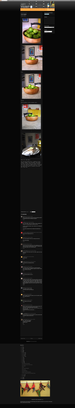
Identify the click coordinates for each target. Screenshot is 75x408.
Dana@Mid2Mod (25, 313)
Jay (23, 294)
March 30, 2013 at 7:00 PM (31, 319)
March (23, 362)
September (23, 356)
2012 (22, 377)
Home (32, 338)
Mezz (23, 273)
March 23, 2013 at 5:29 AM (31, 261)
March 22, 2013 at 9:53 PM (30, 222)
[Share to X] (33, 211)
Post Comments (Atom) (33, 341)
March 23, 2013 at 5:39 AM (28, 266)
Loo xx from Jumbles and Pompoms (28, 232)
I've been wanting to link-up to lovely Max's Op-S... (29, 373)
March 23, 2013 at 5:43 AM (28, 273)
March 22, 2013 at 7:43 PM (29, 216)
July (22, 357)
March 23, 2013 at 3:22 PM (28, 278)
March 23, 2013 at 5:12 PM (28, 287)
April (22, 361)
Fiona (24, 266)
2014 (22, 350)
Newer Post (23, 338)
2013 (22, 351)
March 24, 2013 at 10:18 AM (32, 313)
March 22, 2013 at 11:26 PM (38, 232)
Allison (24, 216)
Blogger (42, 399)
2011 (22, 378)
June (23, 358)
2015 (22, 349)
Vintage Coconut (25, 261)
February (23, 374)
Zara (23, 287)
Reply (23, 219)
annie (23, 278)
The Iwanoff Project (24, 370)
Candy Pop (24, 256)
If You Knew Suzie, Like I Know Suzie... (27, 364)
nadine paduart (25, 319)
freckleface (24, 222)
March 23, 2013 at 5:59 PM (28, 294)
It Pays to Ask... (24, 369)
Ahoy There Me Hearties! (25, 368)
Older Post (40, 338)
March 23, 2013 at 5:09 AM (30, 256)
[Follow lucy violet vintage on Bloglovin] (46, 14)
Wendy (24, 237)
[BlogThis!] (32, 211)
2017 (22, 346)
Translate (50, 32)
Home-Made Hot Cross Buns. (26, 363)
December (23, 352)
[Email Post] (30, 211)
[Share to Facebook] (34, 211)
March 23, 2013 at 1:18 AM (29, 237)
